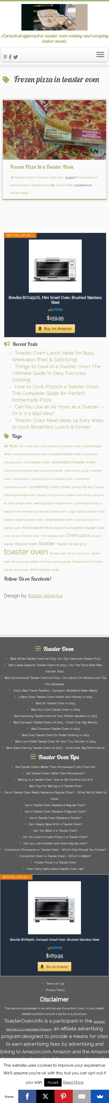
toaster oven (41, 185)
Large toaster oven (58, 520)
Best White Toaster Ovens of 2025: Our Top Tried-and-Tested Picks (55, 659)
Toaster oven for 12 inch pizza (69, 553)
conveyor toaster (51, 470)
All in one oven (29, 446)
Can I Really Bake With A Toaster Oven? (55, 824)
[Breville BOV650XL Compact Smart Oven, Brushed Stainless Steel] (54, 907)
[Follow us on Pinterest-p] (6, 57)
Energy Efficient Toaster (88, 487)
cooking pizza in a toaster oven (52, 478)
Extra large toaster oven (20, 495)
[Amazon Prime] (55, 309)
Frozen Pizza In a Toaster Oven (41, 166)
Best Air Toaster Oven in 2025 (55, 703)
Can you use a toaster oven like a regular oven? (55, 843)
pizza (84, 535)
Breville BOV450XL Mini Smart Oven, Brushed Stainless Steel (55, 300)
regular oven (26, 543)
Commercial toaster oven (30, 454)
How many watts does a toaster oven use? (55, 869)
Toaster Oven (24, 177)
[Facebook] (27, 1096)
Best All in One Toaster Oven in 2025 (55, 709)
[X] (45, 1096)
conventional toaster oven (21, 470)
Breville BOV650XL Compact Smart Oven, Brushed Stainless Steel (54, 939)
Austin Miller (64, 185)
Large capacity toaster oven (86, 511)
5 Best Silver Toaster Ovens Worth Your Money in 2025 (55, 697)
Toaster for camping (72, 544)
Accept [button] (52, 1082)
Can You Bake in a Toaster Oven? (55, 830)
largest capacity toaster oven (23, 519)
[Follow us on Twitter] (16, 57)
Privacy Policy (55, 990)
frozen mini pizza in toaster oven (59, 495)
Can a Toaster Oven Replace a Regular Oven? (55, 805)
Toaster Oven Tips (50, 177)
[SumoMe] (100, 1096)
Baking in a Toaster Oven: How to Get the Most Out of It (55, 779)
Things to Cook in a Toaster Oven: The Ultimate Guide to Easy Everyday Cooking (56, 373)
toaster (47, 543)
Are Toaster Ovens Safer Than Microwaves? (55, 773)
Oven (72, 535)
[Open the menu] (100, 55)
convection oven (37, 462)
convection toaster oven (73, 462)
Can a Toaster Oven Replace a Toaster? (55, 818)
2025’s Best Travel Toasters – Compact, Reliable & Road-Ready (55, 690)
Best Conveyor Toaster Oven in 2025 (55, 729)
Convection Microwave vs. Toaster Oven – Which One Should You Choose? (55, 850)
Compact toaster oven (64, 454)
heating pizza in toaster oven (53, 503)
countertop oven (44, 486)
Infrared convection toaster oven (44, 511)
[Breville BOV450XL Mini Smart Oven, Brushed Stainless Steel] (55, 266)
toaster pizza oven (16, 569)
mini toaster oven (53, 535)
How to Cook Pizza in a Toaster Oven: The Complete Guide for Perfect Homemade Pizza (55, 393)
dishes (65, 487)
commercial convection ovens (61, 446)
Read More (73, 1082)
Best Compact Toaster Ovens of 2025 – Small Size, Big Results (55, 722)
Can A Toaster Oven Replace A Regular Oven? (55, 811)
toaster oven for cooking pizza (50, 561)
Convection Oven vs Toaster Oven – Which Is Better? (55, 856)
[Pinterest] (63, 1096)
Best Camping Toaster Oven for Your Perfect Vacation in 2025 (55, 716)
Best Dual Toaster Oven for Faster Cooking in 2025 (55, 735)
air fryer (11, 446)
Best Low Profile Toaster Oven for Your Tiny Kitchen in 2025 (55, 741)
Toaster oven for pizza (87, 561)
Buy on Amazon (58, 329)
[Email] (82, 1096)
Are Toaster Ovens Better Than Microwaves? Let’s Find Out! (55, 767)
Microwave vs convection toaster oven (74, 528)
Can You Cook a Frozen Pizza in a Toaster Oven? (55, 837)
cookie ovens (20, 478)
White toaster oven (44, 570)
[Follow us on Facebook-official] (11, 57)
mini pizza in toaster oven (21, 535)
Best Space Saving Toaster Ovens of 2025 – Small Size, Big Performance (55, 748)
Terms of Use (55, 983)
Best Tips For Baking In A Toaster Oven (55, 786)
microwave (32, 527)
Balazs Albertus (45, 595)
